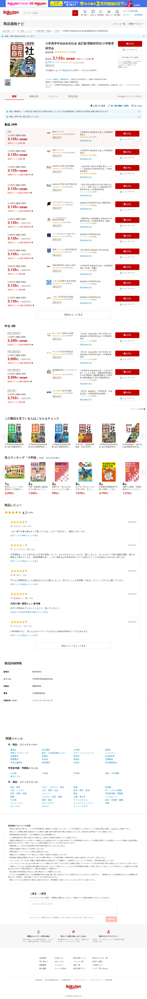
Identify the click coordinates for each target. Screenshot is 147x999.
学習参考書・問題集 (43, 31)
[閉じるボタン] (144, 36)
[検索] (75, 13)
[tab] (14, 96)
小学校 (56, 31)
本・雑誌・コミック (25, 31)
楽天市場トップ (8, 31)
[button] (93, 13)
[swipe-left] (4, 436)
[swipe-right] (142, 436)
